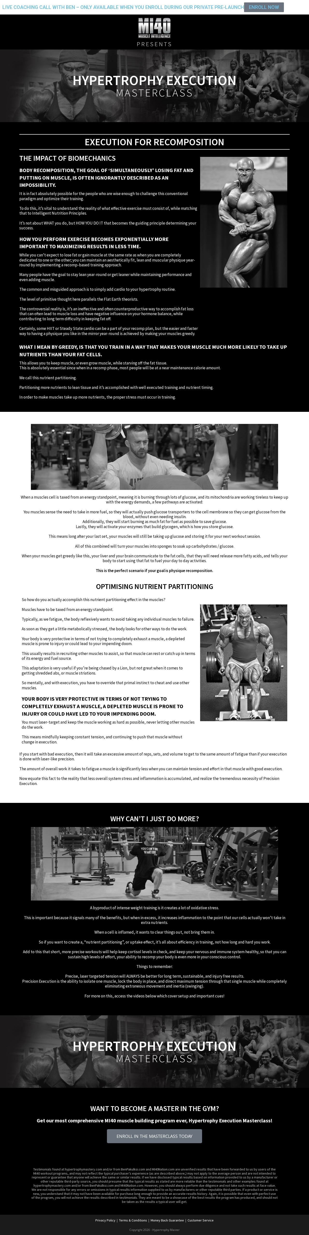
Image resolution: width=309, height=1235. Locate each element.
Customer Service (201, 1220)
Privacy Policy (105, 1220)
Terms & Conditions (133, 1220)
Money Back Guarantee (167, 1220)
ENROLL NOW (264, 7)
